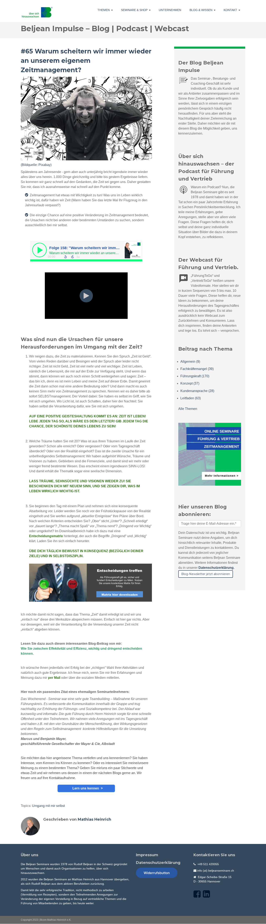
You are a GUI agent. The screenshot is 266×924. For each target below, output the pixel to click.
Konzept (189, 383)
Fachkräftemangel (197, 369)
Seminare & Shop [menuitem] (134, 10)
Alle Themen (187, 409)
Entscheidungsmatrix (46, 536)
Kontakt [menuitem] (230, 10)
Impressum (147, 855)
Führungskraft (194, 376)
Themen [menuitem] (103, 10)
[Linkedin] (206, 894)
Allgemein (190, 361)
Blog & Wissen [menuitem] (201, 10)
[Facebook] (197, 894)
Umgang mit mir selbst (48, 806)
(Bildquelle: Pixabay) (36, 165)
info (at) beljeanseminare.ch (215, 870)
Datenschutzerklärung (158, 862)
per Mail (54, 677)
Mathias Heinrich (94, 819)
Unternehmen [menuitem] (170, 10)
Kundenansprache (197, 391)
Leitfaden (190, 398)
